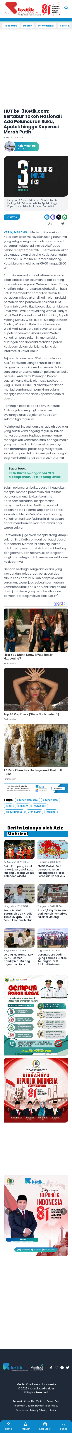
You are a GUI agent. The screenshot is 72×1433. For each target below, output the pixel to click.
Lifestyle (12, 217)
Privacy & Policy (39, 1410)
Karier (53, 1410)
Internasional (46, 25)
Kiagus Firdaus (14, 811)
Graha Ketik (34, 811)
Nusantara (10, 25)
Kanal (63, 1428)
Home (8, 1428)
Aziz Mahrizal (27, 146)
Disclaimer (22, 1410)
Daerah (27, 25)
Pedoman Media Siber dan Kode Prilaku (36, 1405)
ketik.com (22, 805)
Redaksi (17, 1401)
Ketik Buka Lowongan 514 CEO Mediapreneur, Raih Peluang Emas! (35, 475)
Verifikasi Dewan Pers (47, 1401)
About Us (29, 1401)
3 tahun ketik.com (27, 799)
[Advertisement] (36, 66)
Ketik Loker (44, 1428)
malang (51, 811)
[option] (36, 1015)
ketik (8, 805)
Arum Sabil (40, 805)
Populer (26, 1428)
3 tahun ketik (50, 799)
